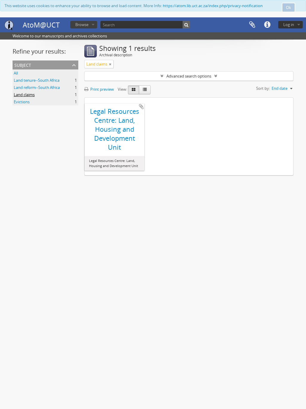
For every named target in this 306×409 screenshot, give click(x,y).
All (16, 73)
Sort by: (263, 88)
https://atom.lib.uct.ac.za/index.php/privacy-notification (213, 5)
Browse (81, 24)
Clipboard (252, 24)
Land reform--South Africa (37, 87)
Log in (288, 24)
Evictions (22, 101)
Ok (288, 7)
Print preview (101, 89)
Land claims (24, 94)
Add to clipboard (141, 107)
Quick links (267, 24)
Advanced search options (188, 76)
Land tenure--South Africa (36, 80)
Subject (22, 64)
